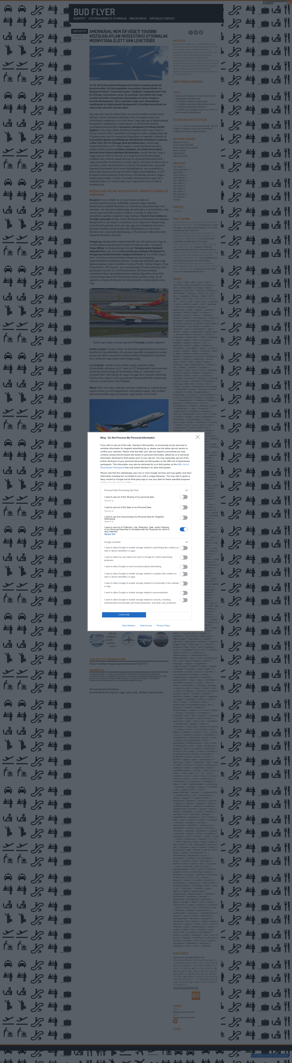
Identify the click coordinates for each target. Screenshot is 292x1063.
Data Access (146, 625)
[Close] (199, 438)
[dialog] (146, 531)
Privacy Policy (163, 625)
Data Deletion (128, 625)
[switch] (184, 497)
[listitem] (146, 490)
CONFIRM (124, 615)
